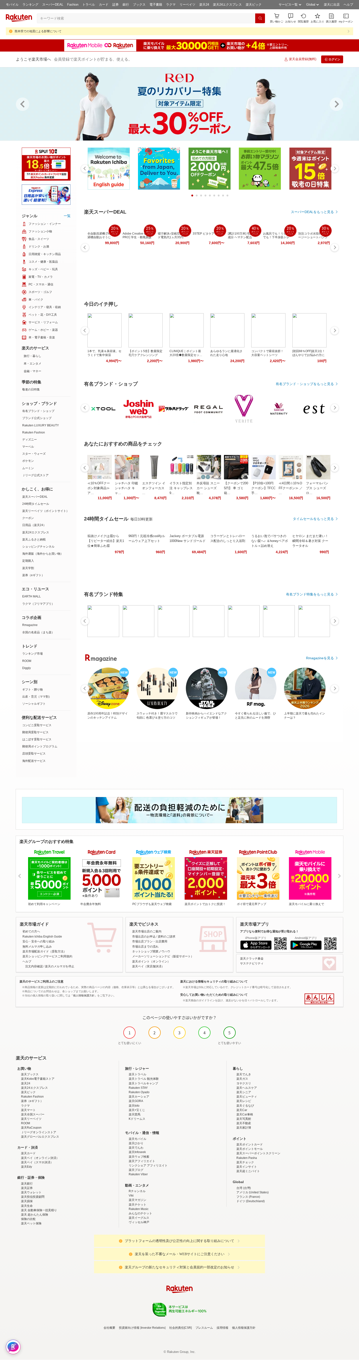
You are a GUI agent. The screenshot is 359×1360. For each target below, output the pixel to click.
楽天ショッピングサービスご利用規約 (47, 956)
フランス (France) (248, 1196)
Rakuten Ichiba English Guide (42, 936)
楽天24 (204, 4)
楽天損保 (27, 1201)
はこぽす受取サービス (37, 739)
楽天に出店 (332, 4)
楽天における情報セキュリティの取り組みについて (214, 981)
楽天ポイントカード (249, 1144)
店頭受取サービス (34, 753)
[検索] (260, 18)
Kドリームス (137, 1119)
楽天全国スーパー (32, 1114)
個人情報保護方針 (243, 1327)
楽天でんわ (136, 1147)
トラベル (88, 4)
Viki (131, 1195)
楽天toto (134, 1105)
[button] (290, 18)
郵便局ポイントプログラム (39, 746)
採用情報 (222, 1327)
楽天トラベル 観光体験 (144, 1078)
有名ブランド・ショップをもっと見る (305, 384)
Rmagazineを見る (320, 658)
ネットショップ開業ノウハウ (151, 951)
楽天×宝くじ (137, 1110)
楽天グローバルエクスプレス (40, 1136)
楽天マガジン (137, 1200)
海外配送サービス (34, 761)
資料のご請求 (166, 936)
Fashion (72, 4)
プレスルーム (204, 1327)
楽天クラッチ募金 (252, 958)
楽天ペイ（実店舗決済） (148, 966)
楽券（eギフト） (33, 575)
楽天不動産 (243, 1123)
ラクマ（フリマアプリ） (38, 603)
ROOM (26, 661)
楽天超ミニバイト (248, 1171)
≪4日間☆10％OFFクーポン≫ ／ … (291, 488)
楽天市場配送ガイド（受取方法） (44, 951)
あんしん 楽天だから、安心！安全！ (319, 998)
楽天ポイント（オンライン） (151, 961)
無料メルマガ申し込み (37, 946)
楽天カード (28, 1153)
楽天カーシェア (139, 1096)
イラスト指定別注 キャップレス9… (181, 488)
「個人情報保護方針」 (83, 995)
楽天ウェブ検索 (139, 1156)
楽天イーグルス (139, 1218)
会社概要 (109, 1327)
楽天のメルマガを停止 (59, 966)
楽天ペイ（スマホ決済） (37, 1162)
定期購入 (28, 560)
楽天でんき (243, 1074)
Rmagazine (30, 625)
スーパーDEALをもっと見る (312, 212)
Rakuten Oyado (139, 1092)
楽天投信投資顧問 (32, 1196)
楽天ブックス (30, 1074)
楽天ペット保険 (31, 1223)
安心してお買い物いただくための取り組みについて (214, 994)
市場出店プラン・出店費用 (149, 941)
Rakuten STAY (138, 1088)
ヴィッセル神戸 (139, 1222)
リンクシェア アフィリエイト (148, 1165)
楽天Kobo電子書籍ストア (37, 1078)
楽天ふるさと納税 (34, 539)
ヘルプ (348, 4)
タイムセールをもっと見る (313, 519)
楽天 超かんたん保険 (34, 1214)
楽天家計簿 (243, 1127)
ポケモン (28, 461)
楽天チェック (245, 1162)
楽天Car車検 (244, 1114)
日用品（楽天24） (34, 525)
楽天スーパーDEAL (35, 496)
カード (103, 4)
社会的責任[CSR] (180, 1327)
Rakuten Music (138, 1209)
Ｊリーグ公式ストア (35, 475)
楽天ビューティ (246, 1096)
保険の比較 (28, 1219)
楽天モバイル (137, 1139)
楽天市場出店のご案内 (146, 931)
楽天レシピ (243, 1101)
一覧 (67, 216)
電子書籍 (155, 4)
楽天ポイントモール (249, 1149)
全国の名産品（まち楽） (38, 632)
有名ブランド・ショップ (38, 411)
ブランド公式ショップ (37, 418)
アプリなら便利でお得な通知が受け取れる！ (269, 931)
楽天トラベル (137, 1074)
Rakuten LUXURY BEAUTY (40, 425)
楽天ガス (242, 1078)
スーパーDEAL (52, 4)
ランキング (30, 4)
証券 (115, 4)
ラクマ (171, 4)
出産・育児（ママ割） (37, 696)
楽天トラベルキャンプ (143, 1083)
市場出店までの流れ (145, 946)
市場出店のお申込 (144, 936)
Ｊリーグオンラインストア (38, 1132)
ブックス (139, 4)
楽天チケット (137, 1204)
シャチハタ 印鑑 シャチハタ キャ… (126, 488)
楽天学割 (28, 568)
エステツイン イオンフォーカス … (153, 488)
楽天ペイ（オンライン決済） (40, 1158)
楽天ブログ (136, 1170)
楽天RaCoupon (31, 1127)
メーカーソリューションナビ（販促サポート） (163, 956)
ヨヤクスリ (243, 1083)
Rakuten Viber (138, 1174)
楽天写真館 (243, 1119)
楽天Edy (26, 1166)
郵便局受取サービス (35, 732)
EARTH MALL (31, 596)
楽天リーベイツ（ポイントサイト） (45, 511)
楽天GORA (136, 1101)
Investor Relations (153, 1327)
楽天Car (241, 1110)
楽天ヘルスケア (246, 1088)
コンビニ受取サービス (37, 725)
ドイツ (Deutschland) (250, 1201)
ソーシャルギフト (34, 703)
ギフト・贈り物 (32, 689)
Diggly (26, 668)
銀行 (126, 4)
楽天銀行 (27, 1183)
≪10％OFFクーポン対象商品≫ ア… (98, 488)
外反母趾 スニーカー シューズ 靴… (208, 488)
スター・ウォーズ (34, 453)
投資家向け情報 (129, 1327)
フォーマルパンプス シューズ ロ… (317, 488)
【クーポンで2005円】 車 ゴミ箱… (236, 488)
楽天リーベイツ (31, 1119)
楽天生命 (27, 1206)
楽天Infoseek (137, 1152)
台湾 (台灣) (243, 1188)
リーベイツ (187, 4)
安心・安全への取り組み (38, 941)
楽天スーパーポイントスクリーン (258, 1153)
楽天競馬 (134, 1114)
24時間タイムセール (35, 504)
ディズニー (29, 439)
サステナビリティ (252, 963)
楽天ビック (254, 4)
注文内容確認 (34, 966)
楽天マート (28, 1110)
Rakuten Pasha (246, 1158)
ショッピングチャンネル (38, 546)
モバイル (12, 4)
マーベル (28, 446)
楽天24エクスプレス (227, 4)
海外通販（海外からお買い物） (42, 553)
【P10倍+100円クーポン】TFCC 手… (263, 488)
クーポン (28, 518)
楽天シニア (243, 1092)
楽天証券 (27, 1188)
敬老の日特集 (31, 389)
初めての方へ (31, 931)
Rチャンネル (137, 1191)
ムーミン (28, 468)
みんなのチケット (140, 1213)
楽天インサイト (246, 1166)
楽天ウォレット (31, 1192)
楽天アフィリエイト (142, 1161)
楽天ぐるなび (245, 1105)
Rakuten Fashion (33, 432)
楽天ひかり (136, 1143)
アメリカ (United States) (252, 1192)
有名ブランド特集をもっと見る (310, 594)
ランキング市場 (32, 653)
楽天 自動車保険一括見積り (39, 1210)
